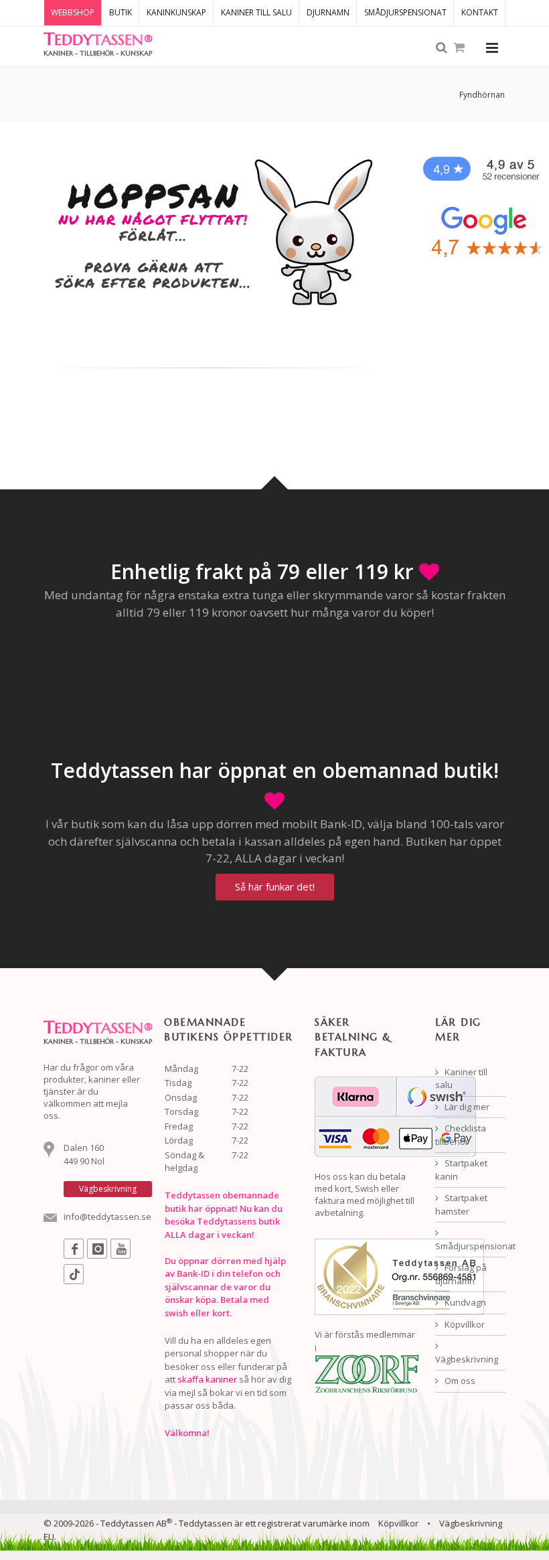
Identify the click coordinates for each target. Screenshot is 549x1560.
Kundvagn (464, 1302)
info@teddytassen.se (107, 1217)
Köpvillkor (464, 1324)
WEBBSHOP (72, 12)
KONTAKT (479, 12)
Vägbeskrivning (466, 1359)
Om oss (459, 1381)
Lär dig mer (466, 1107)
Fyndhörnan (482, 94)
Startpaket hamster (461, 1204)
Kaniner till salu (461, 1078)
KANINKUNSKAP (176, 12)
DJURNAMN (328, 12)
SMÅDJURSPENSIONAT (405, 12)
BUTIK (120, 12)
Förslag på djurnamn (461, 1274)
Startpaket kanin (461, 1169)
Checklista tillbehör (460, 1135)
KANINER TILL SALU (256, 12)
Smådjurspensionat (470, 1246)
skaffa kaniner (207, 1379)
